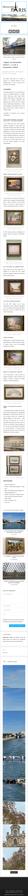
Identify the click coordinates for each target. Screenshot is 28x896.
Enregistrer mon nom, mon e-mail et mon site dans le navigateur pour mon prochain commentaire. (13, 620)
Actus (6, 73)
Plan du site (17, 892)
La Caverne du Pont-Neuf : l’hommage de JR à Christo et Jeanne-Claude (14, 531)
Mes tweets (5, 652)
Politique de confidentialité (10, 892)
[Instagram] (17, 31)
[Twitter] (14, 31)
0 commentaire (13, 73)
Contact (21, 892)
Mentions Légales (19, 890)
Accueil (6, 890)
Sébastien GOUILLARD (10, 71)
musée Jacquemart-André (19, 82)
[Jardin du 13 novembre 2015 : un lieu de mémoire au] (14, 813)
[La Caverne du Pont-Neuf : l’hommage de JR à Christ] (14, 676)
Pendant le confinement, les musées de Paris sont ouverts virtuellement (14, 582)
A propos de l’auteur (12, 890)
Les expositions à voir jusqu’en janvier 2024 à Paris (14, 556)
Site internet (7, 502)
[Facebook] (10, 31)
